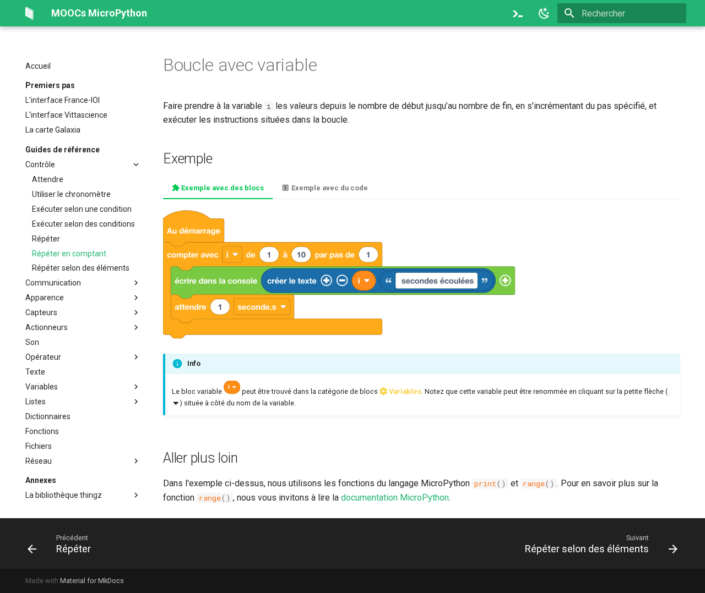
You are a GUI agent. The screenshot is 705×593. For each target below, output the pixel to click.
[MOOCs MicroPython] (29, 13)
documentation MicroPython (395, 497)
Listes (35, 401)
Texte (35, 371)
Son (32, 342)
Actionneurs (46, 327)
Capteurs (41, 312)
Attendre (47, 179)
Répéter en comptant (69, 253)
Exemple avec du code (329, 188)
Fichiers (38, 446)
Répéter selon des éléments (80, 267)
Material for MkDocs (92, 580)
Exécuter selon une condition (82, 209)
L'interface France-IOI (62, 100)
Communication (53, 282)
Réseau (38, 461)
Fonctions (42, 431)
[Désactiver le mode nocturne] (544, 13)
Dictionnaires (47, 416)
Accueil (38, 66)
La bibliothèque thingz (63, 495)
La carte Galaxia (52, 129)
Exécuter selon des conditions (83, 223)
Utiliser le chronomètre (71, 194)
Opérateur (43, 357)
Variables (41, 386)
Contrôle (40, 164)
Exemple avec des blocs (222, 188)
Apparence (44, 297)
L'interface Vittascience (66, 115)
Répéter (46, 238)
